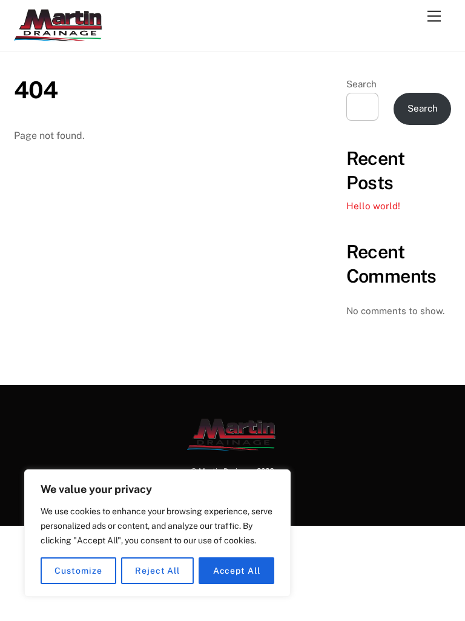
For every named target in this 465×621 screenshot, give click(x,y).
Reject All (157, 571)
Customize (78, 571)
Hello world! (373, 206)
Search (361, 84)
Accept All (236, 571)
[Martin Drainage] (59, 35)
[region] (157, 533)
